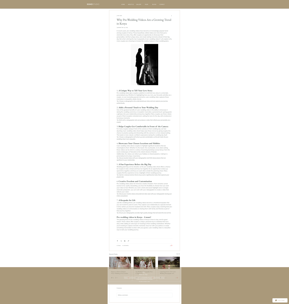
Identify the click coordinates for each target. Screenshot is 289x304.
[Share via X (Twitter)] (121, 241)
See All (178, 253)
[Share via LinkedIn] (124, 241)
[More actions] (171, 15)
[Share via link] (128, 241)
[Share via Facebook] (117, 241)
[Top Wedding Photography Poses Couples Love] (144, 263)
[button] (130, 4)
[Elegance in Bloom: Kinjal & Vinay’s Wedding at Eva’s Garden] (120, 263)
